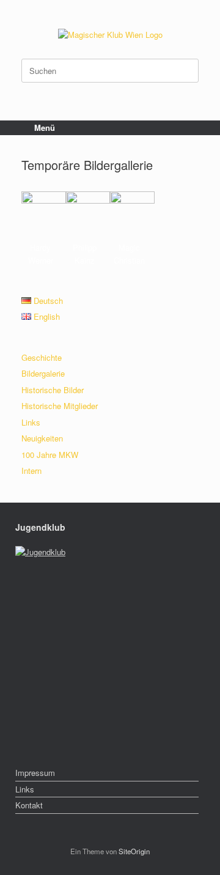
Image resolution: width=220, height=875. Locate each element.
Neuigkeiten (42, 438)
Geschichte (41, 357)
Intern (31, 470)
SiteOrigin (134, 851)
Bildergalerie (43, 373)
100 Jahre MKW (49, 454)
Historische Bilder (52, 390)
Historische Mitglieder (59, 406)
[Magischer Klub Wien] (110, 34)
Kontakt (29, 805)
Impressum (35, 772)
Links (30, 422)
